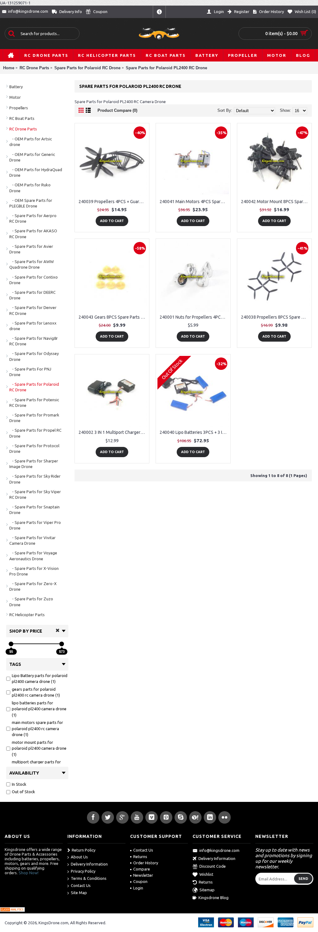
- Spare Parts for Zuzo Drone (31, 602)
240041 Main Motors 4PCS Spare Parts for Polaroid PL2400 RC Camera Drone (194, 201)
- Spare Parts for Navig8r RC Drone (33, 341)
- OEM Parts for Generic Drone (32, 157)
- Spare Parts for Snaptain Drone (34, 510)
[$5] (11, 644)
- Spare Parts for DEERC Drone (32, 295)
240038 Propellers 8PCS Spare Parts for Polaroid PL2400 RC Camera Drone (275, 317)
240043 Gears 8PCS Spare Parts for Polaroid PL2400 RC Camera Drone (113, 317)
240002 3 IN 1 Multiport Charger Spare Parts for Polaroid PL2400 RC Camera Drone (113, 432)
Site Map (79, 892)
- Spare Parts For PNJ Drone (30, 372)
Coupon (140, 881)
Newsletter (143, 875)
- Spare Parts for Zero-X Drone (33, 586)
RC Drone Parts (23, 129)
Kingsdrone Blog (213, 897)
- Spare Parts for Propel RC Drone (35, 433)
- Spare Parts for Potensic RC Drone (34, 402)
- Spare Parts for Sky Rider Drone (35, 479)
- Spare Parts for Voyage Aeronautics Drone (33, 556)
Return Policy (83, 850)
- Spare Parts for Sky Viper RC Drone (35, 494)
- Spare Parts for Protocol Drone (34, 448)
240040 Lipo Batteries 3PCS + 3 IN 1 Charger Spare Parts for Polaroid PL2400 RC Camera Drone (194, 432)
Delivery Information (89, 864)
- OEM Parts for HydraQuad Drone (35, 172)
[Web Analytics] (12, 910)
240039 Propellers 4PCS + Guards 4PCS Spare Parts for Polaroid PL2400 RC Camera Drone (113, 201)
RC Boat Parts (21, 118)
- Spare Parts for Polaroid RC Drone (34, 387)
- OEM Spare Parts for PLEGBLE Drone (30, 203)
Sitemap (207, 890)
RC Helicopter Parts (27, 614)
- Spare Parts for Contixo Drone (33, 280)
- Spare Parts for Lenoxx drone (33, 326)
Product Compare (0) (117, 110)
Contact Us (81, 885)
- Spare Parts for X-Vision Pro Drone (34, 571)
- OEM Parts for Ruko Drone (30, 188)
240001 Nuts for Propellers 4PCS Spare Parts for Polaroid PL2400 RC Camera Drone (194, 317)
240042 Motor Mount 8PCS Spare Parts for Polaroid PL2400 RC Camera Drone (275, 201)
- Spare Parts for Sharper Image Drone (33, 464)
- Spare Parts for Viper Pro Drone (35, 525)
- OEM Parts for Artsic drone (30, 142)
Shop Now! (29, 873)
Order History (145, 863)
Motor (15, 97)
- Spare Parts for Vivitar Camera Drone (32, 540)
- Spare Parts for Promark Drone (34, 418)
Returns (140, 856)
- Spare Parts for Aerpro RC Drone (33, 218)
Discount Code (212, 866)
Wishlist (206, 874)
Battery (16, 86)
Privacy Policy (83, 871)
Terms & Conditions (89, 878)
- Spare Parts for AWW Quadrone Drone (31, 264)
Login (138, 888)
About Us (79, 857)
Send (303, 878)
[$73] (61, 644)
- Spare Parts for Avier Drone (31, 249)
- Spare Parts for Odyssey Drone (34, 356)
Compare (141, 869)
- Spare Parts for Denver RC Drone (33, 310)
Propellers (18, 108)
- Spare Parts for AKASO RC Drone (33, 234)
